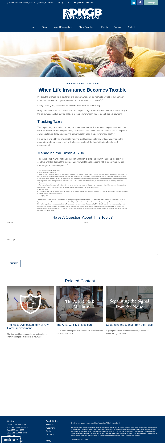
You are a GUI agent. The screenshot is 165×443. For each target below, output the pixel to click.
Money (48, 440)
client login (151, 2)
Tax (47, 437)
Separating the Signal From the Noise (129, 324)
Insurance (50, 434)
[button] (33, 27)
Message (11, 239)
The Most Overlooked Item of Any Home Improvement (28, 326)
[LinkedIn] (133, 2)
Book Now (11, 439)
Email (86, 222)
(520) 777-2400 (64, 2)
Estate (48, 431)
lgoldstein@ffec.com (85, 2)
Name (10, 222)
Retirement (50, 424)
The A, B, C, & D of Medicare (74, 324)
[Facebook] (140, 2)
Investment (50, 427)
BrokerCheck (116, 423)
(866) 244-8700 (21, 427)
